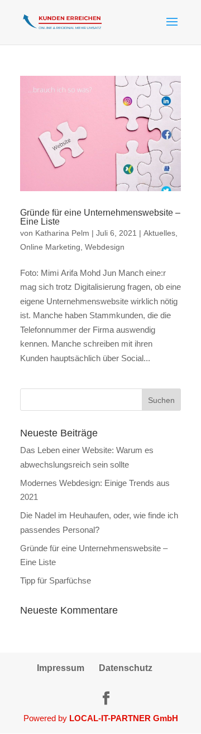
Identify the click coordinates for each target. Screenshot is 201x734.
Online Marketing (50, 246)
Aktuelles (159, 232)
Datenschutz (125, 668)
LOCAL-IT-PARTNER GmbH (123, 717)
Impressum (60, 668)
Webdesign (105, 246)
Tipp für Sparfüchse (55, 580)
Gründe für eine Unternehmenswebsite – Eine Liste (100, 216)
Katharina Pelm (62, 232)
